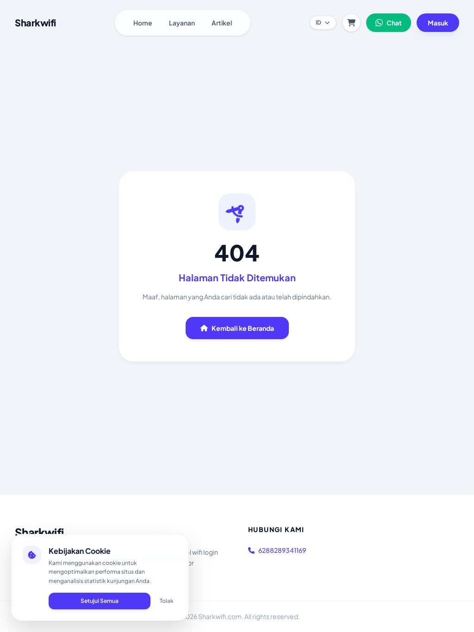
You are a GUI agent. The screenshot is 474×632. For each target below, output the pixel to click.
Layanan (182, 23)
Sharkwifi (39, 532)
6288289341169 (282, 550)
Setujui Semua (99, 600)
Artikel (222, 23)
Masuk (438, 23)
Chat (394, 23)
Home (142, 23)
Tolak (167, 600)
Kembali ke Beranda (243, 328)
